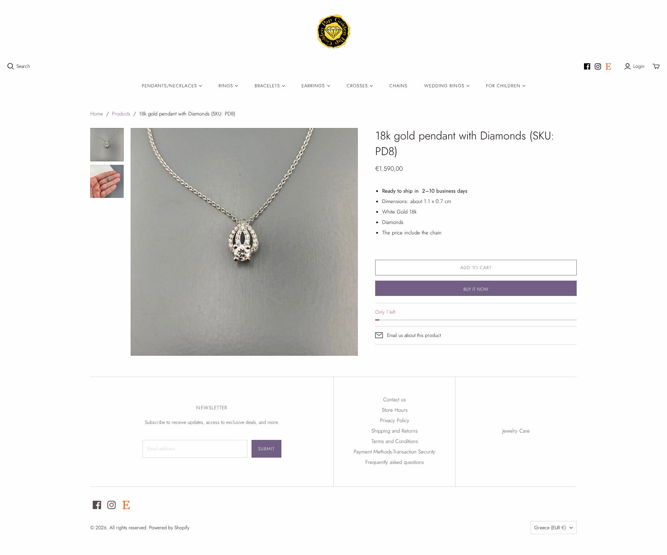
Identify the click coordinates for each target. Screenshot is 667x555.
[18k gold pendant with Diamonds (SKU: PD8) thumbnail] (107, 144)
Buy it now (475, 289)
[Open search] (10, 66)
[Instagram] (598, 66)
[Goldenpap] (333, 31)
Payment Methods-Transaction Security (394, 452)
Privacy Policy (394, 420)
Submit (266, 448)
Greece (550, 527)
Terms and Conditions (394, 441)
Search (23, 66)
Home (96, 114)
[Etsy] (608, 66)
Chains (398, 85)
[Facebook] (587, 66)
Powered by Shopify (169, 527)
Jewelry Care (516, 431)
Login (638, 66)
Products (121, 114)
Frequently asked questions (394, 462)
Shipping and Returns (394, 431)
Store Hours (394, 410)
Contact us (394, 399)
